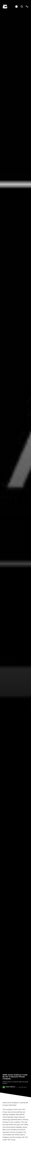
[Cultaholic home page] (9, 6)
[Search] (22, 6)
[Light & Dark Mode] (16, 6)
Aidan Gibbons (10, 1087)
